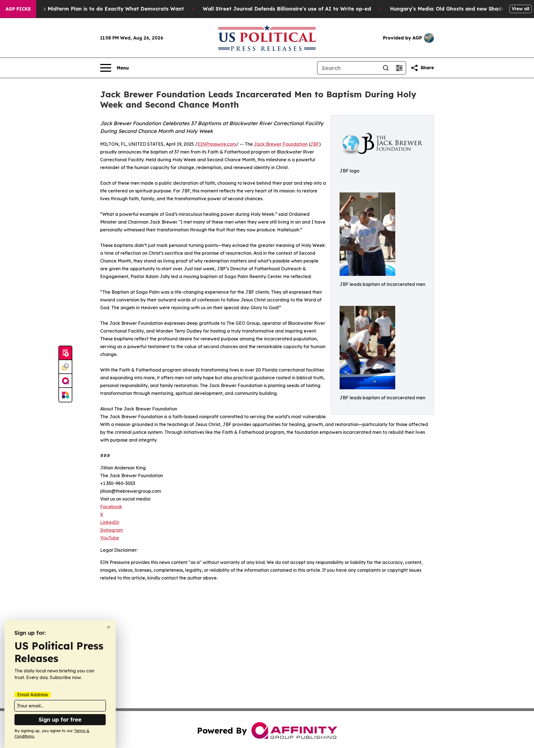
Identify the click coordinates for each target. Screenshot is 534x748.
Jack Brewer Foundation (281, 144)
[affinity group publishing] (65, 381)
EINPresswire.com (216, 144)
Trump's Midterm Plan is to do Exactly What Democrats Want (105, 9)
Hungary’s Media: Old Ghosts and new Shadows (450, 9)
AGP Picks (18, 9)
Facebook (111, 506)
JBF (314, 144)
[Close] (108, 627)
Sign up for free (60, 719)
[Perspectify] (65, 367)
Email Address (32, 694)
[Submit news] (65, 353)
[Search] (385, 67)
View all (520, 8)
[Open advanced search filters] (399, 67)
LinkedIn (109, 522)
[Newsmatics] (65, 395)
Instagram (111, 530)
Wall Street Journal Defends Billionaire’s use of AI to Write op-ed (287, 9)
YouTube (109, 538)
